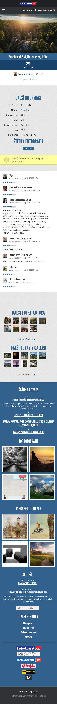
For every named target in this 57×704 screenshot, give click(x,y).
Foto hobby (17, 279)
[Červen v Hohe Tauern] (33, 355)
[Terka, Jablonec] (7, 328)
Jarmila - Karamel (21, 187)
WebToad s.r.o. (39, 695)
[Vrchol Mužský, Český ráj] (33, 320)
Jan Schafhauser (20, 199)
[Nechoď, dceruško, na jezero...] (24, 355)
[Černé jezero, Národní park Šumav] (42, 320)
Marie (13, 267)
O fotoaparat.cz (28, 623)
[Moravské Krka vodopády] (7, 355)
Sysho (13, 175)
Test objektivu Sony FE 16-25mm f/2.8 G (28, 432)
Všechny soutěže (26, 608)
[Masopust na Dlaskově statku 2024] (24, 320)
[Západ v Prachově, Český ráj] (16, 328)
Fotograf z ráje (25, 74)
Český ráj (25, 110)
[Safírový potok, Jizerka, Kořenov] (24, 328)
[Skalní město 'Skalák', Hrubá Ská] (16, 320)
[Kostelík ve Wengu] (42, 355)
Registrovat (45, 10)
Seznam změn (28, 628)
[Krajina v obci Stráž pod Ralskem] (16, 363)
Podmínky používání (28, 632)
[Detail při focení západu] (7, 320)
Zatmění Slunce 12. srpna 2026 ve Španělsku (29, 399)
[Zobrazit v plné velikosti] (28, 33)
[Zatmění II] (16, 355)
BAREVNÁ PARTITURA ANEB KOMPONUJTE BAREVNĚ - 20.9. (28, 592)
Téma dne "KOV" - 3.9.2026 (27, 583)
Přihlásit (28, 10)
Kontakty (28, 637)
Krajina (33, 79)
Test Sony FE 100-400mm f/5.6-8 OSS (28, 415)
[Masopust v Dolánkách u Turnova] (33, 328)
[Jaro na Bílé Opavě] (24, 363)
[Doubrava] (33, 363)
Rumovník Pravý (20, 238)
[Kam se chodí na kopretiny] (7, 363)
